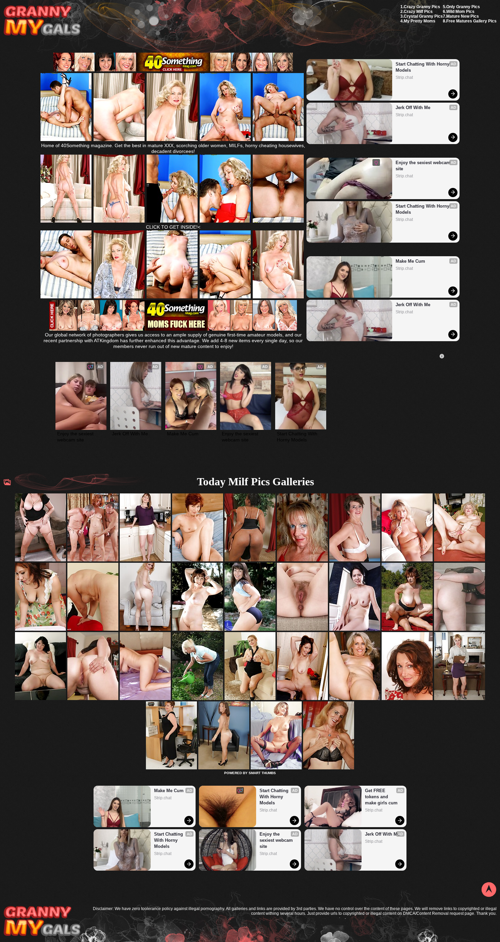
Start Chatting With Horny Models (423, 67)
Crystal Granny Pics (423, 16)
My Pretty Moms (419, 21)
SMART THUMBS (262, 773)
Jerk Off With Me (413, 107)
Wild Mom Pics (460, 11)
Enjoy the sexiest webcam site (424, 165)
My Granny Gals (42, 21)
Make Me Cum (410, 261)
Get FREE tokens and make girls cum (381, 796)
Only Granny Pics (463, 6)
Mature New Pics (462, 16)
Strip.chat (404, 77)
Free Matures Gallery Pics (471, 21)
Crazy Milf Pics (418, 11)
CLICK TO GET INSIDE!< (173, 227)
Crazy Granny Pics (422, 6)
